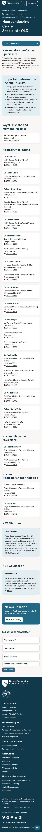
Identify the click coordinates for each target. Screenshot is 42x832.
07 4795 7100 (11, 254)
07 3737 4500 (11, 228)
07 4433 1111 (11, 244)
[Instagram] (16, 817)
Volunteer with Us (9, 768)
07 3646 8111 (11, 366)
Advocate (6, 761)
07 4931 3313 (11, 427)
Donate (5, 771)
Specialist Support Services (13, 14)
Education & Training (10, 784)
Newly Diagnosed (9, 707)
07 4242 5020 (11, 347)
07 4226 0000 (11, 337)
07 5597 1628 (11, 312)
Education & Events (10, 765)
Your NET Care (9, 703)
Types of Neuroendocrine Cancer (15, 733)
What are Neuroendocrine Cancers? (16, 730)
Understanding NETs (12, 722)
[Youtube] (11, 817)
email (16, 553)
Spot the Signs (8, 726)
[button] (37, 43)
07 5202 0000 (11, 197)
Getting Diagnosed (10, 737)
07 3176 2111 (11, 270)
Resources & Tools (10, 745)
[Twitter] (3, 817)
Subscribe (8, 669)
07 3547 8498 (11, 165)
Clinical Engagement (10, 787)
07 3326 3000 (11, 375)
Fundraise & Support (10, 758)
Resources (6, 790)
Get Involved (8, 754)
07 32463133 (11, 385)
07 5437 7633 (11, 212)
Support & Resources (18, 11)
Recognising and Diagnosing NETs (16, 780)
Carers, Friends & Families (12, 714)
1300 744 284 (11, 181)
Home (4, 11)
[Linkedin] (20, 817)
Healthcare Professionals (14, 776)
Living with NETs (9, 711)
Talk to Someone (9, 718)
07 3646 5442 (11, 495)
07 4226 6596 (11, 328)
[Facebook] (7, 817)
